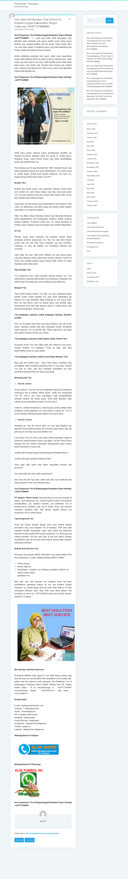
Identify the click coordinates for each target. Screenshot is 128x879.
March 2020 (91, 197)
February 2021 (92, 154)
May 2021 (90, 142)
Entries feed (91, 273)
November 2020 (93, 167)
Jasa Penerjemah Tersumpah (38, 833)
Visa (33, 38)
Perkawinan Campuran (95, 242)
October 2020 (92, 171)
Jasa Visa (29, 840)
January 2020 (92, 205)
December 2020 (93, 163)
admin (43, 821)
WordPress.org (92, 281)
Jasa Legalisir (92, 223)
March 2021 (91, 150)
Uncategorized (92, 247)
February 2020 (92, 201)
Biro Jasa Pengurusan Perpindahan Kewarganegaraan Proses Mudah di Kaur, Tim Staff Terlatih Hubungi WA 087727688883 (100, 70)
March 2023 (91, 129)
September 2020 (93, 176)
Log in (89, 268)
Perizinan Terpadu (26, 3)
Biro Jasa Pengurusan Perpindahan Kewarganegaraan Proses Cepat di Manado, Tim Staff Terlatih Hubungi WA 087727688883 (100, 57)
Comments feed (93, 277)
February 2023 (92, 133)
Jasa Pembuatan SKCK (95, 227)
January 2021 (92, 159)
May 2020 (90, 188)
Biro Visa (19, 840)
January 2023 (92, 137)
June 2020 (90, 184)
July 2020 (90, 180)
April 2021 (90, 146)
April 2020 (90, 192)
